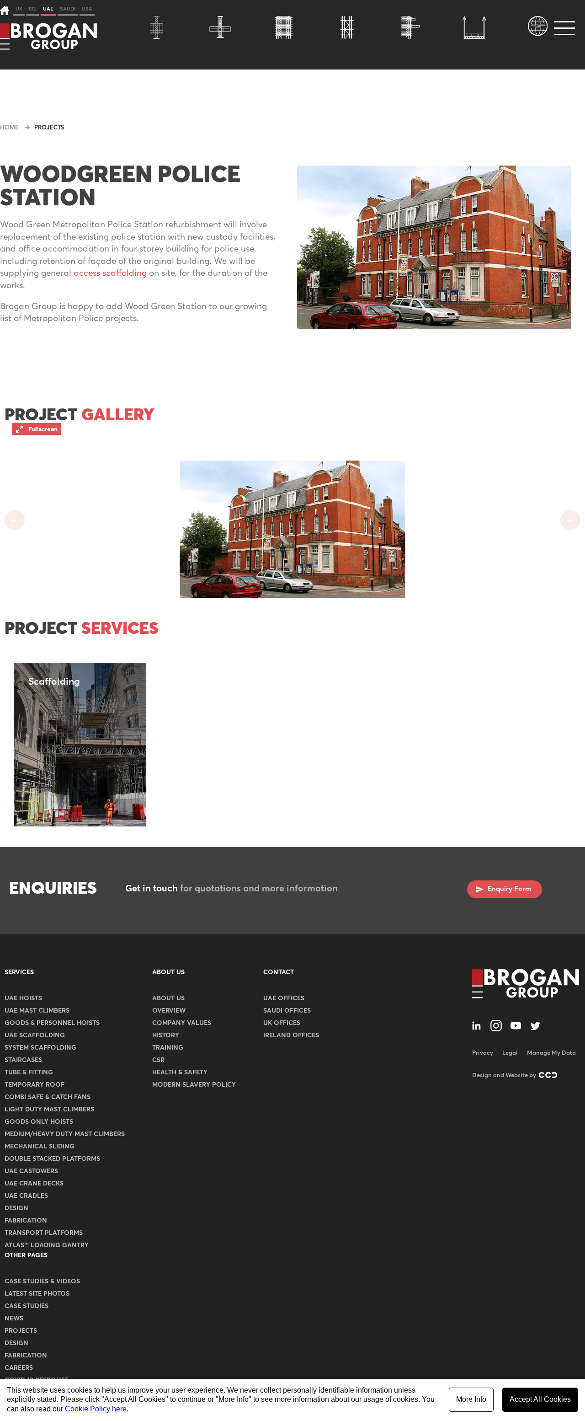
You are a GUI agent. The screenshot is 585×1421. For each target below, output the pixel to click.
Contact (278, 972)
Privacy (482, 1053)
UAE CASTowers (31, 1171)
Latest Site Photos (37, 1294)
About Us (168, 972)
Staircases (23, 1060)
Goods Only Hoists (39, 1122)
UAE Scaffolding (35, 1035)
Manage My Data (551, 1053)
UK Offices (281, 1023)
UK (19, 8)
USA (87, 8)
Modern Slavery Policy (194, 1085)
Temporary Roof (34, 1085)
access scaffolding (110, 273)
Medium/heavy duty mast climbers (65, 1134)
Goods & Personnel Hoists (52, 1023)
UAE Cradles (26, 1196)
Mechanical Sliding (39, 1146)
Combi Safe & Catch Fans (47, 1097)
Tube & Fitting (29, 1072)
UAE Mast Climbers (37, 1011)
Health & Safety (179, 1072)
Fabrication (26, 1220)
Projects (49, 128)
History (165, 1035)
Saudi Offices (287, 1011)
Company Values (181, 1023)
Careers (19, 1368)
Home (9, 128)
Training (167, 1048)
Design (16, 1208)
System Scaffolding (40, 1048)
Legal (510, 1053)
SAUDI (67, 8)
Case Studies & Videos (42, 1281)
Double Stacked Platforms (52, 1159)
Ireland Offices (291, 1035)
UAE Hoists (23, 998)
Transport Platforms (44, 1233)
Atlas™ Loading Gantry (47, 1245)
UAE (48, 8)
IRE (33, 8)
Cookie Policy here (96, 1409)
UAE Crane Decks (34, 1183)
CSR (158, 1060)
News (14, 1318)
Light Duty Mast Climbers (49, 1109)
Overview (169, 1011)
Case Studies (26, 1306)
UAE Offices (283, 998)
